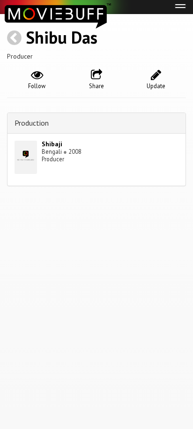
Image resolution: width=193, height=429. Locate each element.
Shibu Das (61, 37)
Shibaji (52, 144)
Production (32, 123)
